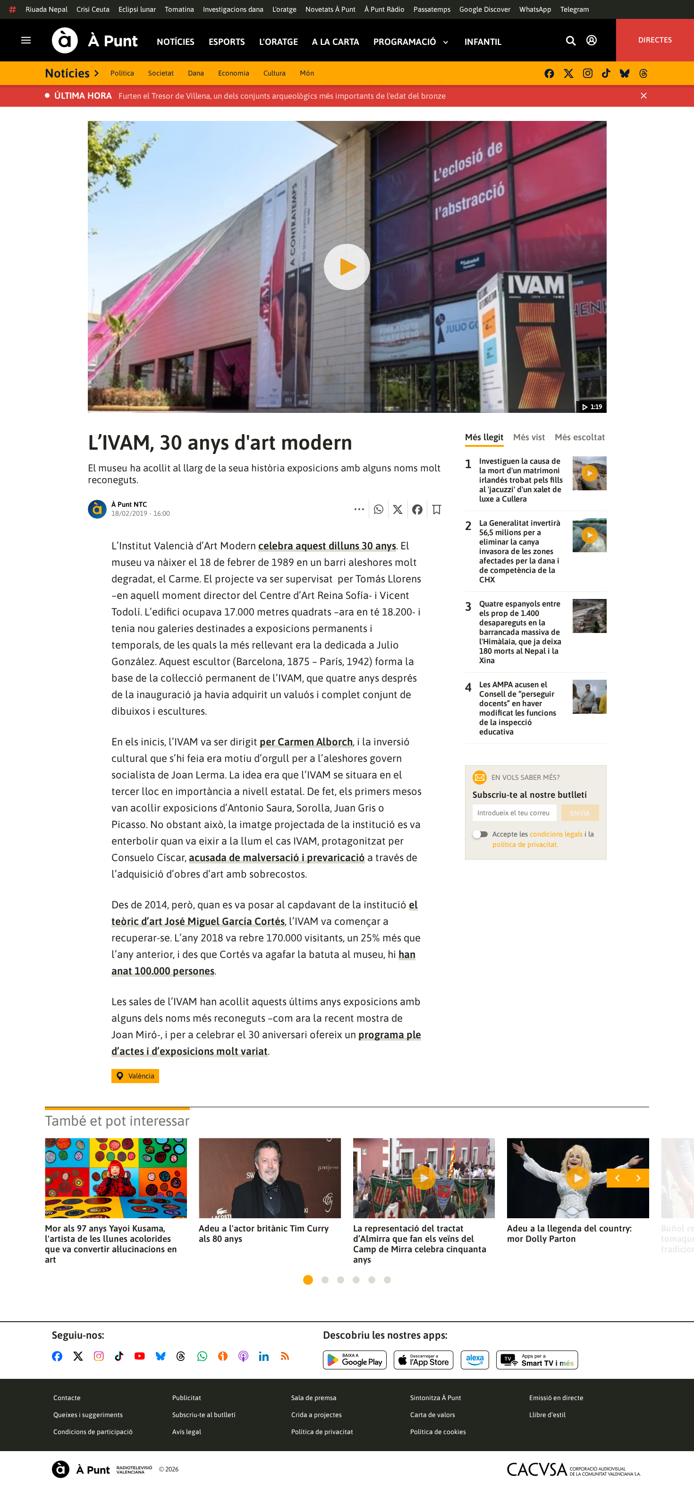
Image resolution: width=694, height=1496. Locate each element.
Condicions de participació (93, 1432)
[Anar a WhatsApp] (204, 1356)
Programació (404, 42)
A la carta (335, 42)
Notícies (176, 42)
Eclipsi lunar (137, 9)
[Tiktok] (606, 73)
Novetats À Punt (330, 9)
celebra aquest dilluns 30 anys (327, 545)
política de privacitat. (525, 844)
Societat (161, 73)
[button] (308, 1280)
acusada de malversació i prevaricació (277, 857)
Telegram (574, 9)
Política (122, 73)
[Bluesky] (625, 73)
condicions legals (556, 834)
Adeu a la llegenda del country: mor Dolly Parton (569, 1233)
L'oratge (284, 9)
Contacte (67, 1398)
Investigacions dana (233, 9)
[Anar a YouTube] (142, 1356)
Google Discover (484, 9)
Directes (655, 40)
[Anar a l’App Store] (424, 1360)
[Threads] (644, 73)
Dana (196, 73)
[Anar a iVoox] (224, 1356)
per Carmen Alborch (306, 741)
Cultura (274, 73)
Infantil (483, 42)
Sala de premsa (314, 1398)
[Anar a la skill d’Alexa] (475, 1360)
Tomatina (179, 9)
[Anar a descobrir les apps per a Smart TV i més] (537, 1360)
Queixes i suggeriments (88, 1415)
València (141, 1076)
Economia (233, 73)
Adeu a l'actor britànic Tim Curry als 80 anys (264, 1233)
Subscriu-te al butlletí (204, 1415)
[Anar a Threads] (183, 1356)
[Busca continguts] (570, 41)
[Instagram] (587, 73)
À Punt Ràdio (384, 9)
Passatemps (432, 9)
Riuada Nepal (46, 9)
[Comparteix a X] (398, 509)
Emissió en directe (556, 1398)
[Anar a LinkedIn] (265, 1356)
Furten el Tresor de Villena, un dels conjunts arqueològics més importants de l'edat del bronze (282, 96)
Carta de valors (432, 1415)
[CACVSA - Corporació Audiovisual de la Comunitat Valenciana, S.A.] (574, 1469)
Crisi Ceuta (93, 9)
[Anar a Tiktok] (121, 1356)
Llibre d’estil (547, 1415)
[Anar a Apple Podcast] (245, 1356)
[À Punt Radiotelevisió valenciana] (102, 1469)
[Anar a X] (80, 1356)
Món (307, 73)
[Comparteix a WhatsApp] (378, 509)
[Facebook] (549, 73)
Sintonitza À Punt (435, 1398)
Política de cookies (438, 1432)
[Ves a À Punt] (95, 40)
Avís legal (186, 1432)
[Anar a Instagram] (101, 1356)
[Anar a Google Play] (355, 1360)
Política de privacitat (322, 1432)
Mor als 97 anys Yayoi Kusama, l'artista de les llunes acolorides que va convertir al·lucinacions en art (111, 1244)
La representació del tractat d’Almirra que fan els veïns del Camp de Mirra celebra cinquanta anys (419, 1244)
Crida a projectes (316, 1415)
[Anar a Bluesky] (162, 1356)
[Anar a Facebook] (59, 1356)
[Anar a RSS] (287, 1356)
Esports (227, 42)
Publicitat (186, 1398)
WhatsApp (535, 9)
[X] (569, 73)
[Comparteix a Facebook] (417, 509)
